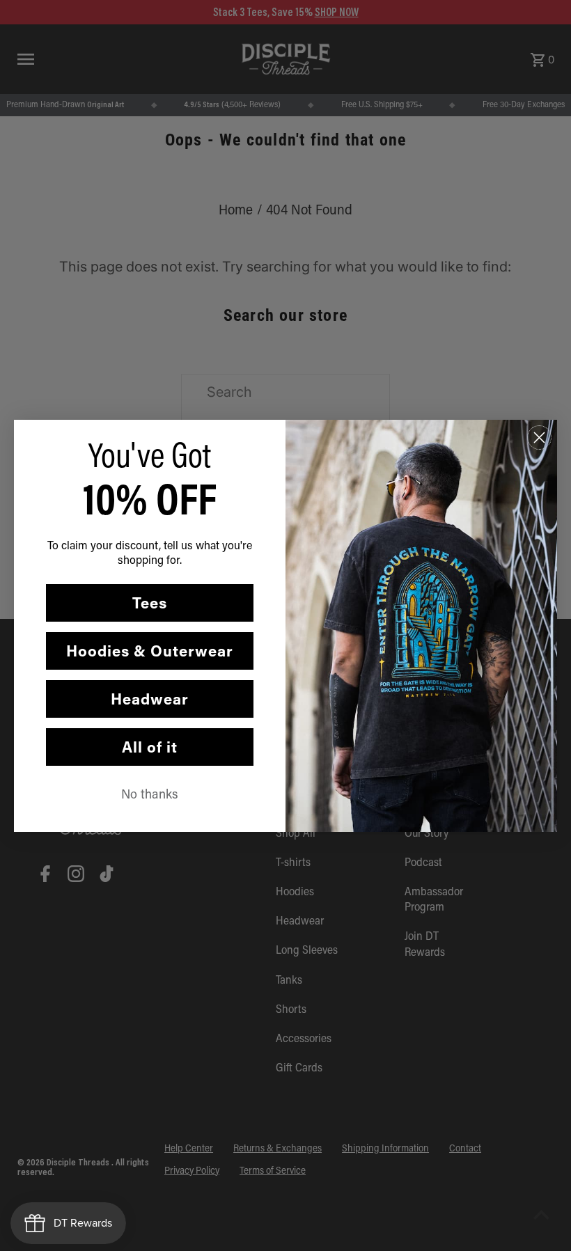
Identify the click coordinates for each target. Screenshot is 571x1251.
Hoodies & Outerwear (149, 650)
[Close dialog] (539, 437)
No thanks (149, 793)
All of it (150, 747)
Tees (149, 602)
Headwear (150, 699)
